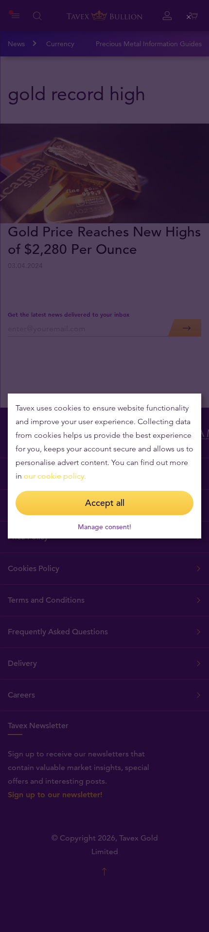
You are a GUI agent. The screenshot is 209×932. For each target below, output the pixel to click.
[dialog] (104, 466)
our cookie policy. (55, 476)
